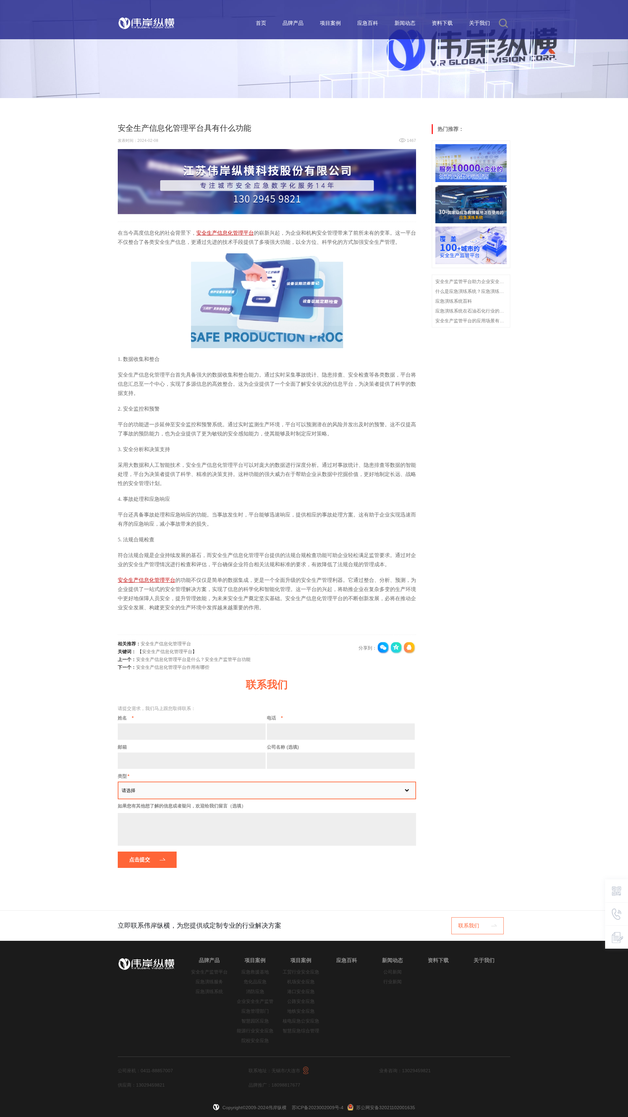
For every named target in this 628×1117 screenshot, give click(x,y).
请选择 (128, 790)
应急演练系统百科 (453, 300)
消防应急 (255, 991)
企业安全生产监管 (255, 1001)
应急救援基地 (255, 972)
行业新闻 (392, 981)
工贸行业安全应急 (301, 972)
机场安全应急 (301, 981)
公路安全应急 (301, 1001)
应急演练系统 (209, 991)
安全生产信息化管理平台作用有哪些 (172, 667)
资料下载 (442, 23)
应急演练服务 (209, 981)
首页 (261, 23)
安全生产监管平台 (209, 972)
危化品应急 (255, 981)
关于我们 (479, 23)
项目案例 (330, 23)
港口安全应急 (301, 991)
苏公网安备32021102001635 (385, 1107)
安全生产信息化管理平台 (166, 643)
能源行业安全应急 (255, 1030)
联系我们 (468, 925)
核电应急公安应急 (301, 1021)
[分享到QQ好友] (409, 647)
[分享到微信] (383, 647)
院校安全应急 (255, 1040)
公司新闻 (392, 972)
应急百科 (367, 23)
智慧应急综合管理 (301, 1030)
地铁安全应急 (301, 1011)
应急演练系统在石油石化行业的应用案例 (471, 310)
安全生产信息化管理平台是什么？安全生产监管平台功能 (193, 659)
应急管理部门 (255, 1011)
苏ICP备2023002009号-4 (317, 1107)
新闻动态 (404, 23)
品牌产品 (293, 23)
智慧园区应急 (255, 1021)
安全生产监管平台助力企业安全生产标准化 (471, 281)
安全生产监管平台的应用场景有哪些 (471, 320)
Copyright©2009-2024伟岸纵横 (255, 1107)
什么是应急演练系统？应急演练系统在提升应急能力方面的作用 (471, 291)
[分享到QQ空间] (396, 647)
